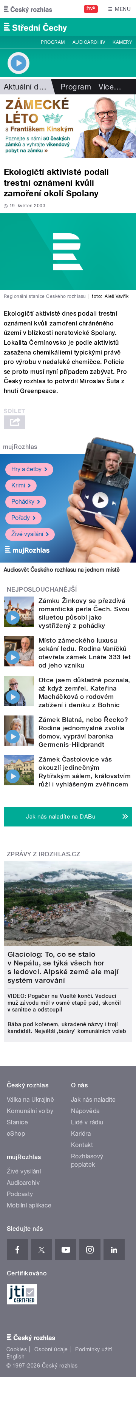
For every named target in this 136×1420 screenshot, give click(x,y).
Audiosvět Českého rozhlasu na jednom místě (62, 570)
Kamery (122, 42)
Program (53, 42)
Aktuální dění (26, 86)
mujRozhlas (20, 446)
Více (110, 86)
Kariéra (81, 1133)
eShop (16, 1133)
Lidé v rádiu (87, 1122)
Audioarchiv (89, 42)
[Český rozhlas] (28, 9)
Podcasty (20, 1194)
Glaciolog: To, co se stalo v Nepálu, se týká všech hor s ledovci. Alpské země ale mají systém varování (63, 967)
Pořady (20, 517)
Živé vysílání (27, 534)
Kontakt (82, 1145)
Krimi (18, 485)
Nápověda (85, 1111)
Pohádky (22, 501)
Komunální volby (30, 1111)
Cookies (16, 1349)
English (15, 1357)
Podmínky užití (93, 1349)
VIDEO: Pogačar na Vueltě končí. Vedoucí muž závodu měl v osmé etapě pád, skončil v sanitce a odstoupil (64, 1003)
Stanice (17, 1122)
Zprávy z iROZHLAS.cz (43, 854)
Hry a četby (26, 469)
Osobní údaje (51, 1349)
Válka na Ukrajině (30, 1099)
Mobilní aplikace (29, 1205)
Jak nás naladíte (93, 1099)
